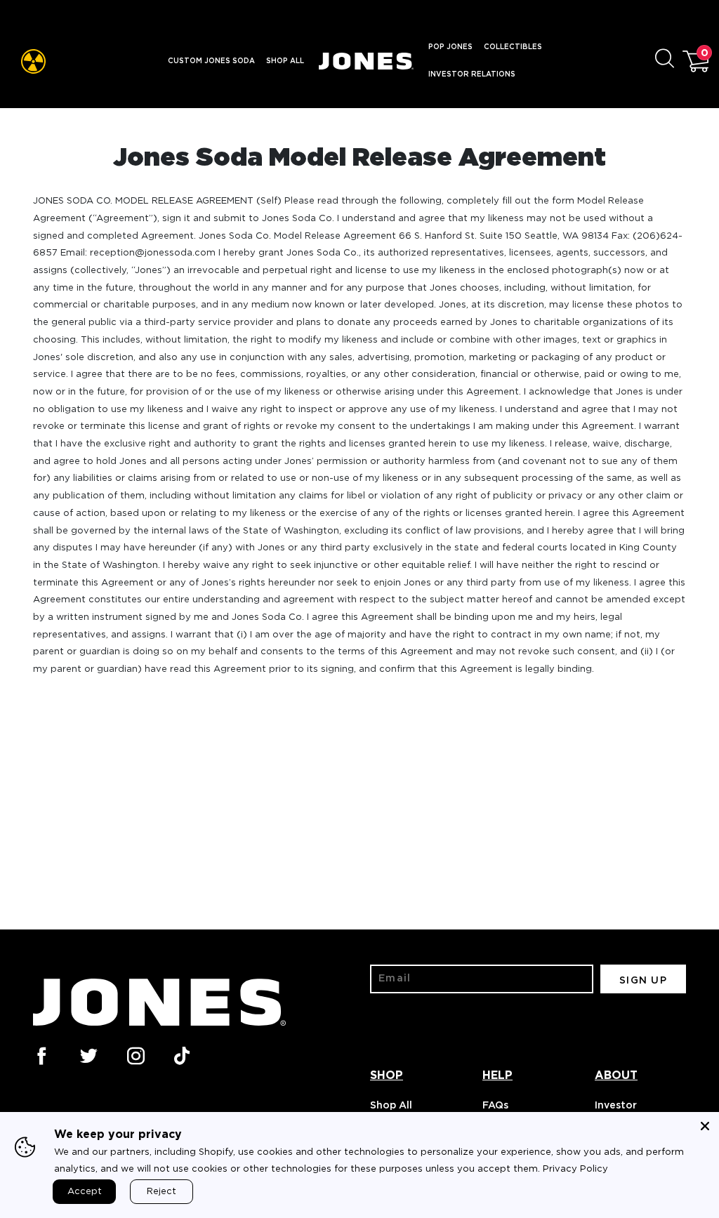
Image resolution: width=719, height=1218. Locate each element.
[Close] (705, 1126)
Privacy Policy (575, 1169)
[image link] (33, 61)
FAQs (495, 1106)
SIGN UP (643, 981)
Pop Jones (450, 47)
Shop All (285, 61)
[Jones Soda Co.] (366, 61)
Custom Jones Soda (211, 61)
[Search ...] (668, 61)
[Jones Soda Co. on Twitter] (87, 1054)
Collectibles (513, 47)
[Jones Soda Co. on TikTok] (182, 1054)
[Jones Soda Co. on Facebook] (40, 1054)
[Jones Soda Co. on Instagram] (135, 1054)
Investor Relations (471, 74)
